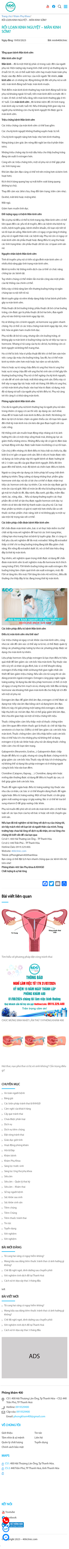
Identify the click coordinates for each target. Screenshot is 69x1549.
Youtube (10, 1512)
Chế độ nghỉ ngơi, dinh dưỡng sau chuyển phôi (28, 1270)
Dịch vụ (8, 1124)
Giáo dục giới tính (13, 1140)
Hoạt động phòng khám (16, 1145)
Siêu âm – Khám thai (14, 1187)
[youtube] (47, 6)
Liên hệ (38, 1437)
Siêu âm (8, 1176)
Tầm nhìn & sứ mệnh (13, 1437)
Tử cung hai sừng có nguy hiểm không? (24, 1256)
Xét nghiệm (10, 1234)
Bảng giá (8, 1098)
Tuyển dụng (10, 1228)
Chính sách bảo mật (13, 1447)
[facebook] (53, 6)
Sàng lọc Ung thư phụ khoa (18, 1171)
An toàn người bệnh (14, 1093)
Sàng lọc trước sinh (14, 1166)
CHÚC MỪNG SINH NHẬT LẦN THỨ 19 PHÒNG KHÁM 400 (33, 1020)
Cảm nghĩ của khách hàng (17, 1109)
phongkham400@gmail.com (29, 1416)
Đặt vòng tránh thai (14, 1135)
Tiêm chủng (10, 1208)
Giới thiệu (7, 1433)
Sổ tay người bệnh (13, 1192)
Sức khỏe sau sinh (13, 1197)
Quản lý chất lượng (12, 1442)
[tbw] (13, 1524)
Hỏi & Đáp (9, 1150)
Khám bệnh (10, 1156)
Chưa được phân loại (14, 1119)
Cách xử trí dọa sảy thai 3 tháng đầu (22, 1281)
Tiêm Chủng (10, 1213)
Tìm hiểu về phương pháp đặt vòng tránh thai (27, 957)
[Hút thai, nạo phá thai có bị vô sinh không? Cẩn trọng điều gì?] (34, 1044)
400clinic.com (19, 851)
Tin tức (7, 1223)
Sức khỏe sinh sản (13, 1202)
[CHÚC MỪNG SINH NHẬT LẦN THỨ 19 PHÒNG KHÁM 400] (34, 989)
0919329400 (22, 1407)
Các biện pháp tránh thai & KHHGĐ (22, 1103)
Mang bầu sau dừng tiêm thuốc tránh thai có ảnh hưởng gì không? (34, 1263)
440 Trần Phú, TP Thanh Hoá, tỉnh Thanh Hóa (35, 1468)
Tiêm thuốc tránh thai (15, 1218)
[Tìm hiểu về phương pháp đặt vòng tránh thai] (34, 930)
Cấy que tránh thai (13, 1114)
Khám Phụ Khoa (12, 1161)
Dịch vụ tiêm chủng (14, 1130)
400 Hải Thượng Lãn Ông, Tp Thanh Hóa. (32, 1463)
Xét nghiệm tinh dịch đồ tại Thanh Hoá (24, 1276)
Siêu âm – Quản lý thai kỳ (17, 1182)
